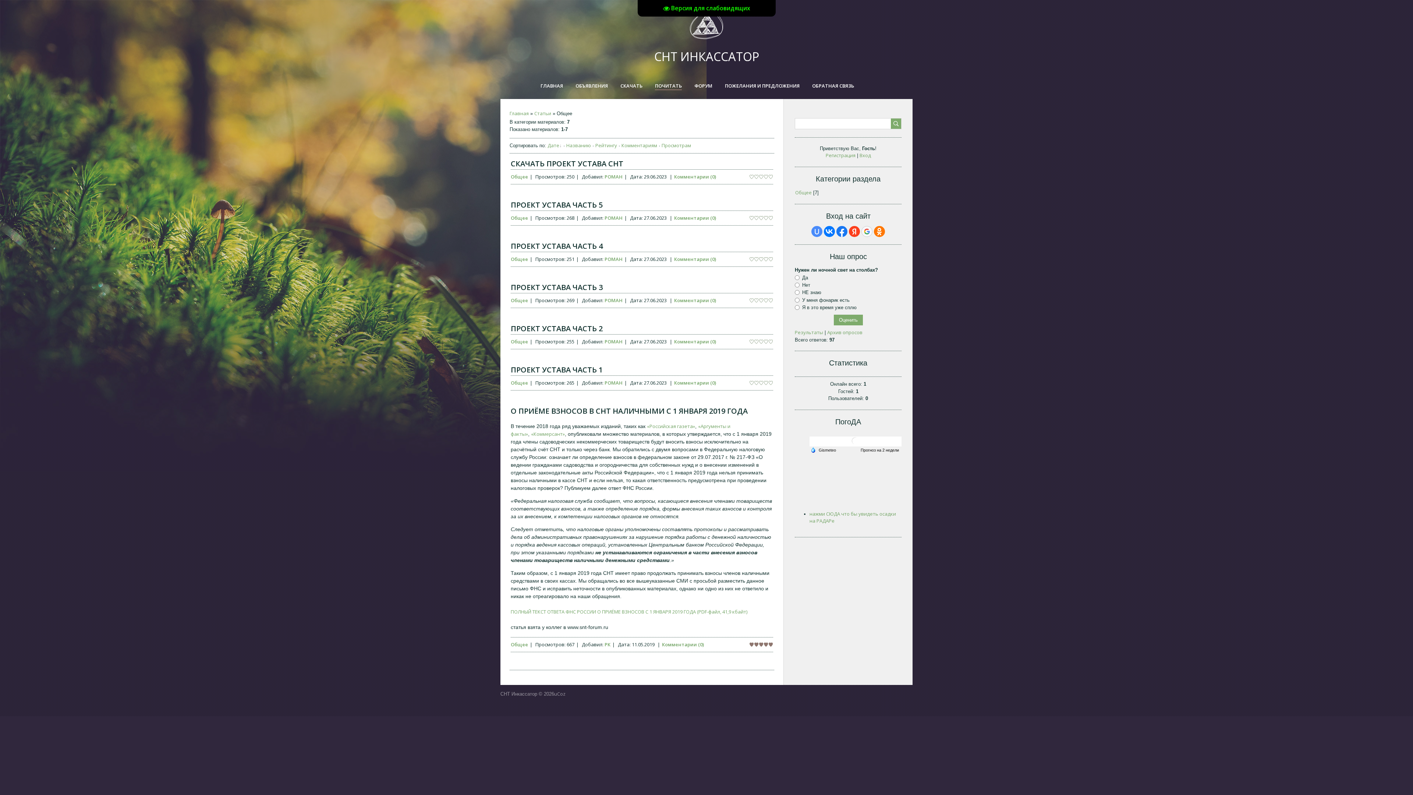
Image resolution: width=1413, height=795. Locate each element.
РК (607, 644)
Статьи (542, 113)
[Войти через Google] (866, 231)
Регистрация (841, 155)
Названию (578, 145)
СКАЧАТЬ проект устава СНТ (567, 164)
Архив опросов (845, 332)
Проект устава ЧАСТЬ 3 (557, 287)
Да (805, 277)
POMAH (614, 176)
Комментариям (639, 145)
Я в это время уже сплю (829, 307)
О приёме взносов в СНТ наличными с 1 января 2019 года (629, 411)
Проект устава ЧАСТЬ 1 (557, 370)
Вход (865, 155)
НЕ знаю (811, 292)
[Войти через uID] (816, 231)
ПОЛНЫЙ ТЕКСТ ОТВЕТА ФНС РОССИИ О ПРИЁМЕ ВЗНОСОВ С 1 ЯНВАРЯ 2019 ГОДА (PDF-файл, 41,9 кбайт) (629, 611)
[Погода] (823, 449)
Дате (553, 145)
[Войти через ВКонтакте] (829, 231)
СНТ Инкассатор (706, 56)
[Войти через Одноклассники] (879, 231)
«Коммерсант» (548, 434)
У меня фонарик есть (826, 300)
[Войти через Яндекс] (854, 231)
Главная (519, 113)
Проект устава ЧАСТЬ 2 (557, 328)
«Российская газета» (671, 426)
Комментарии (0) (695, 176)
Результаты (809, 332)
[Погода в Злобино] (855, 443)
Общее (519, 176)
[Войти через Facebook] (841, 231)
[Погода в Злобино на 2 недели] (880, 450)
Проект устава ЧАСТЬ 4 (557, 246)
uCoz (560, 693)
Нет (806, 285)
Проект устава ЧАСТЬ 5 (557, 205)
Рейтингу (606, 145)
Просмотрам (676, 145)
